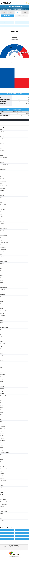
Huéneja (1, 322)
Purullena (2, 457)
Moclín (1, 381)
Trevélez (1, 485)
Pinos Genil (2, 438)
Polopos (1, 447)
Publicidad (17, 546)
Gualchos (2, 313)
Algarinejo (2, 150)
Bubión (1, 192)
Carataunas (2, 218)
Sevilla (22, 539)
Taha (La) (2, 478)
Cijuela (1, 237)
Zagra (1, 518)
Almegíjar (2, 159)
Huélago (1, 320)
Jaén (22, 536)
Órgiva (1, 416)
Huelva (7, 536)
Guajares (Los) (3, 310)
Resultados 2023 (9, 9)
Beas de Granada (3, 178)
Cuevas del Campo (3, 251)
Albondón (2, 136)
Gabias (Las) (2, 289)
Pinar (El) (2, 435)
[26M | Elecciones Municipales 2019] (14, 6)
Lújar (1, 372)
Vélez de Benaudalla (4, 501)
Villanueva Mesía (3, 511)
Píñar (1, 442)
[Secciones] (1, 3)
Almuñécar (2, 162)
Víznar (1, 513)
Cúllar (1, 254)
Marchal (1, 379)
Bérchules (2, 190)
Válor (1, 497)
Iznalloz (1, 339)
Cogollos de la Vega (4, 242)
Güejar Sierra (2, 315)
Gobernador (2, 294)
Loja (1, 367)
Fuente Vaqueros (3, 287)
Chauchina (2, 230)
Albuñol (1, 141)
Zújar (1, 523)
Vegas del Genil (3, 499)
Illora (1, 334)
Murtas (1, 402)
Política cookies (12, 547)
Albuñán (1, 138)
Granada (1, 303)
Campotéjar (2, 209)
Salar (1, 464)
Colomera (2, 244)
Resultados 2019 (17, 9)
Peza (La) (2, 433)
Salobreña (2, 466)
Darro (1, 259)
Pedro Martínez (3, 428)
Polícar (1, 445)
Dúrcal (1, 275)
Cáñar (1, 214)
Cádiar (1, 200)
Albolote (1, 134)
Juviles (1, 350)
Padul (1, 424)
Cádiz (22, 530)
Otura (1, 421)
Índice (17, 549)
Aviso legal (22, 546)
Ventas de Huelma (3, 504)
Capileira (2, 216)
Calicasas (2, 207)
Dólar (1, 270)
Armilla (1, 171)
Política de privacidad (5, 547)
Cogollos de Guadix (3, 240)
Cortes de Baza (3, 247)
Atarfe (1, 174)
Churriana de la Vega (4, 235)
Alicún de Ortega (3, 157)
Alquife (1, 167)
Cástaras (2, 221)
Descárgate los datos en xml (14, 120)
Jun (0, 348)
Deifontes (2, 263)
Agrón (1, 129)
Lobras (1, 365)
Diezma (1, 266)
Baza (1, 176)
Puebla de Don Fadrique (4, 452)
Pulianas (1, 454)
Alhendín (1, 155)
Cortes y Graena (3, 249)
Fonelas (1, 282)
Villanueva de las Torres (4, 508)
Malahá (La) (2, 374)
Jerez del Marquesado (4, 343)
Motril (1, 400)
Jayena (1, 341)
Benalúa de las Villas (4, 185)
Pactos (24, 9)
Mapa (26, 547)
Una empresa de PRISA (14, 553)
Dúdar (1, 273)
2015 (11, 12)
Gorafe (1, 301)
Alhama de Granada (4, 152)
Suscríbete (22, 3)
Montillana (2, 393)
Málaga (7, 539)
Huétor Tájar (2, 329)
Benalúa (1, 183)
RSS (20, 549)
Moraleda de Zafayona (4, 395)
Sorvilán (1, 475)
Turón (1, 487)
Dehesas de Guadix (4, 261)
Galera (1, 292)
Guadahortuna (3, 306)
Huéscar (1, 325)
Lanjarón (2, 355)
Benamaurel (2, 188)
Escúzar (1, 277)
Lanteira (1, 358)
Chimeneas (2, 233)
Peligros (1, 431)
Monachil (2, 386)
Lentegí (1, 362)
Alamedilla (2, 131)
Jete (1, 346)
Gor (0, 299)
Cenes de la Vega (3, 228)
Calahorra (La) (3, 204)
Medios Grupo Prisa (14, 556)
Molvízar (1, 383)
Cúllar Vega (2, 256)
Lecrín (1, 360)
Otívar (1, 419)
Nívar (1, 409)
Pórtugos (2, 449)
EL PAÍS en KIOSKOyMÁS (11, 549)
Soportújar (2, 473)
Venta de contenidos (11, 546)
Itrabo (1, 336)
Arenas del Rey (3, 169)
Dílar (1, 268)
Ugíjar (1, 490)
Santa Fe (1, 471)
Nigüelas (1, 407)
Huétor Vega (2, 332)
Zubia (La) (2, 520)
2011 (18, 12)
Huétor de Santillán (4, 327)
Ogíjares (1, 412)
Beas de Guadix (3, 181)
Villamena (2, 506)
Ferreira (1, 280)
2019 (4, 12)
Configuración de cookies (19, 547)
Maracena (2, 376)
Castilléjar (2, 223)
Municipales (7, 15)
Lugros (1, 369)
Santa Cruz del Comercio (5, 468)
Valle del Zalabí (3, 492)
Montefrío (2, 388)
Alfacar (1, 148)
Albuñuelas (2, 143)
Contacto (5, 546)
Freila (1, 284)
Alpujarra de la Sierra (4, 164)
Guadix (1, 308)
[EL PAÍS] (7, 3)
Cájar (1, 202)
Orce (1, 414)
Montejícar (2, 391)
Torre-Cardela (3, 480)
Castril (1, 225)
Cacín (1, 197)
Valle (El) (1, 494)
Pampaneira (2, 426)
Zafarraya (2, 516)
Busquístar (2, 195)
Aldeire (1, 145)
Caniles (1, 211)
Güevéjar (2, 317)
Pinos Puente (2, 440)
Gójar (1, 296)
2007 (25, 12)
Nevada (1, 405)
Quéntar (1, 459)
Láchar (1, 353)
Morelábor (2, 398)
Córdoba (7, 533)
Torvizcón (2, 482)
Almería (7, 530)
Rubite (1, 461)
